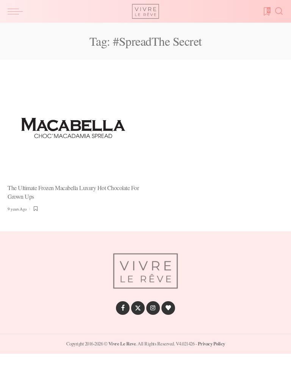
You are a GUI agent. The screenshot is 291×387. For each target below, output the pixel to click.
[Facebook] (123, 308)
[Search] (278, 11)
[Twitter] (138, 308)
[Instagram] (153, 308)
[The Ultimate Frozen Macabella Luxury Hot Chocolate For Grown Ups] (74, 128)
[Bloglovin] (168, 308)
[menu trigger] (17, 11)
